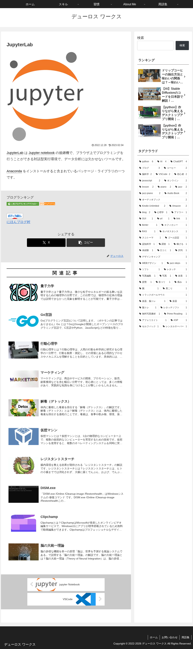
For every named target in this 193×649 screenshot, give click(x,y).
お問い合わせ (170, 637)
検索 (140, 38)
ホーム (154, 637)
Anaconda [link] (14, 171)
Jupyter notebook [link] (42, 153)
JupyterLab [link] (15, 153)
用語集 (185, 637)
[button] (86, 242)
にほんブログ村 (18, 222)
